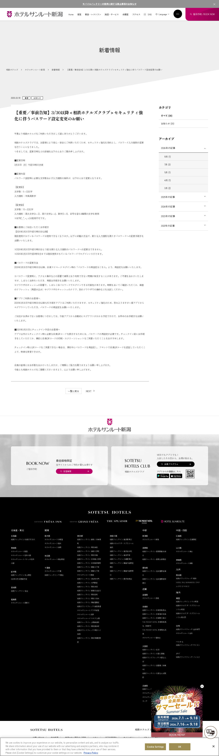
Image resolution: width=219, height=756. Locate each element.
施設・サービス (112, 14)
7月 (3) (167, 164)
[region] (109, 747)
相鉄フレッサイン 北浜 (150, 649)
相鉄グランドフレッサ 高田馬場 (89, 606)
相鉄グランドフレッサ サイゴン (188, 645)
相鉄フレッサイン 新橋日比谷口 (89, 590)
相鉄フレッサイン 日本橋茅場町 (89, 563)
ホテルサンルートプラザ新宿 (88, 610)
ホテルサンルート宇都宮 (54, 539)
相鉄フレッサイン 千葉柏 (54, 575)
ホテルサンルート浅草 (85, 614)
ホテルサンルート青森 (19, 551)
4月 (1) (167, 180)
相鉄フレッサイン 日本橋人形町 (89, 559)
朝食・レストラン (93, 14)
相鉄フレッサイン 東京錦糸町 (88, 626)
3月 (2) (167, 188)
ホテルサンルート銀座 (85, 575)
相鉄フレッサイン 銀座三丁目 (88, 567)
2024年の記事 (168, 206)
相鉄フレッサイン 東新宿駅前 (88, 602)
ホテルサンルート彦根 (150, 598)
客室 (79, 14)
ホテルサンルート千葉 (53, 571)
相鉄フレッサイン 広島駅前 (186, 539)
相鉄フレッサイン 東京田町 (87, 594)
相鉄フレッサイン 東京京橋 (87, 555)
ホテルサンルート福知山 (151, 637)
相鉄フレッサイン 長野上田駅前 (154, 559)
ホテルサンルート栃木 (53, 543)
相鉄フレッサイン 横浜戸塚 (120, 555)
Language (163, 14)
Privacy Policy (91, 752)
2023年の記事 (168, 216)
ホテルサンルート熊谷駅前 (55, 559)
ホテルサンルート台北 (184, 633)
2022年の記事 (168, 225)
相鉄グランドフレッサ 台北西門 (188, 629)
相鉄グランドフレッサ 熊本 (186, 578)
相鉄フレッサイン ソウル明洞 (187, 601)
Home (71, 14)
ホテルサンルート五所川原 (21, 555)
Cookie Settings (155, 746)
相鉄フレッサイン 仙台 (19, 591)
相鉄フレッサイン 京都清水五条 (154, 614)
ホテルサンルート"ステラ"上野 (88, 618)
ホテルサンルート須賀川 (20, 602)
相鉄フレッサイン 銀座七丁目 (88, 571)
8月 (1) (167, 156)
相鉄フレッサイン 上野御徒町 (88, 622)
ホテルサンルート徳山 (184, 551)
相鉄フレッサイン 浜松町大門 (88, 578)
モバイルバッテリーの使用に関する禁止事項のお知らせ (109, 3)
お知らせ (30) (167, 123)
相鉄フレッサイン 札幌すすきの (23, 539)
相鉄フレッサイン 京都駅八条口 (154, 618)
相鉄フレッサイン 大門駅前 (87, 582)
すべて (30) (166, 115)
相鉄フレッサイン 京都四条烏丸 (154, 610)
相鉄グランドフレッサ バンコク (188, 657)
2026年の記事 (168, 148)
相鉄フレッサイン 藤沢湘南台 (121, 578)
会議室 (125, 14)
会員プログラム (171, 464)
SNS (150, 14)
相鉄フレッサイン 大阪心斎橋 (153, 653)
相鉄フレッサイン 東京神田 (87, 547)
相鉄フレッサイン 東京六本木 (88, 598)
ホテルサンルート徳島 (184, 563)
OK (179, 746)
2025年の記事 (168, 197)
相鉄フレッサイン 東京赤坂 (87, 586)
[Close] (213, 746)
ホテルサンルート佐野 (53, 547)
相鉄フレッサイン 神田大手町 (88, 551)
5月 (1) (167, 172)
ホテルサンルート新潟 (150, 539)
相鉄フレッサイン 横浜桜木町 (121, 551)
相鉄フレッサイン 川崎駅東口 (121, 559)
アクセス (136, 14)
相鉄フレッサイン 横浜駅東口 (121, 539)
